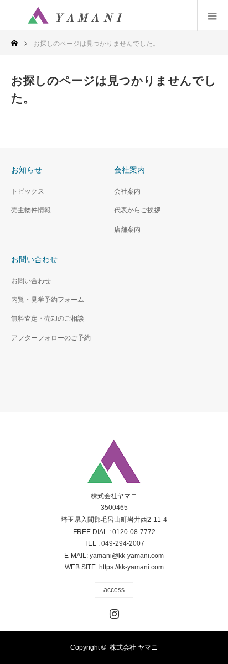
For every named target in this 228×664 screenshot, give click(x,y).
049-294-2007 (122, 543)
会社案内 (127, 191)
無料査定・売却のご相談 (47, 318)
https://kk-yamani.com (131, 567)
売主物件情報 (31, 210)
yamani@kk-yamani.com (127, 556)
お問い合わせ (31, 281)
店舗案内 (127, 229)
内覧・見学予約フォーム (47, 300)
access (114, 590)
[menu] (212, 15)
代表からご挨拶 (137, 210)
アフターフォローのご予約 (51, 338)
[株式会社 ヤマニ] (74, 15)
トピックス (27, 191)
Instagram (113, 611)
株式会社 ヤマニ (134, 647)
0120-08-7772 (134, 532)
